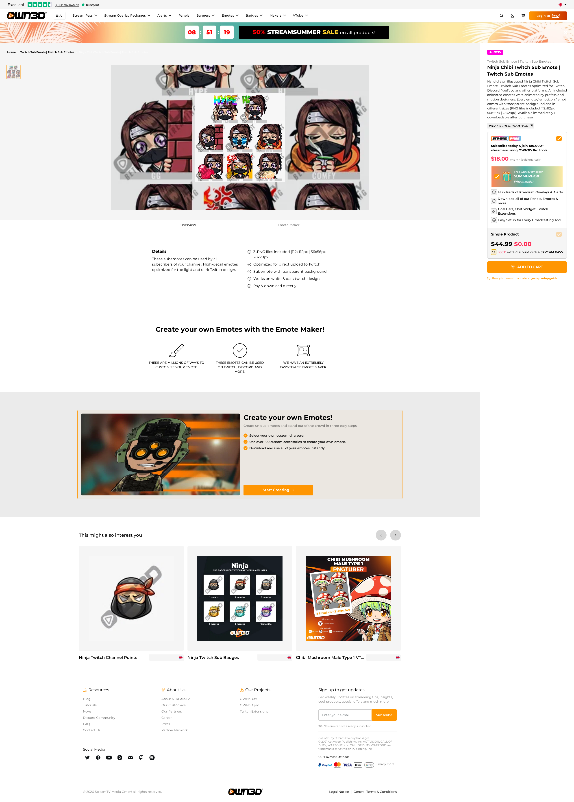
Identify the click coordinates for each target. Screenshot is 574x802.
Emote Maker (289, 225)
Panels (183, 15)
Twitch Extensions (254, 711)
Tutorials (90, 705)
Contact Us (91, 730)
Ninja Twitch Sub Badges (213, 657)
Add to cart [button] (530, 267)
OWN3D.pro (249, 705)
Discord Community (99, 718)
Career (166, 718)
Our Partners (171, 711)
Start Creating (276, 490)
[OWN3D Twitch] (141, 757)
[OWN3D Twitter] (87, 757)
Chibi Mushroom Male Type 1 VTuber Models (341, 657)
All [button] (61, 16)
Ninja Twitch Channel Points (108, 657)
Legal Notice (339, 792)
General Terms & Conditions (375, 792)
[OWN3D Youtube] (108, 757)
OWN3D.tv (248, 699)
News (87, 711)
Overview (188, 225)
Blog (87, 699)
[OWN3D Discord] (130, 757)
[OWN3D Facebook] (98, 757)
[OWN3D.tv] (245, 792)
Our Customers (173, 705)
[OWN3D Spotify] (152, 757)
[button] (13, 72)
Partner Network (174, 730)
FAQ (86, 724)
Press (165, 724)
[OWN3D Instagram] (119, 757)
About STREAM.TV (175, 699)
